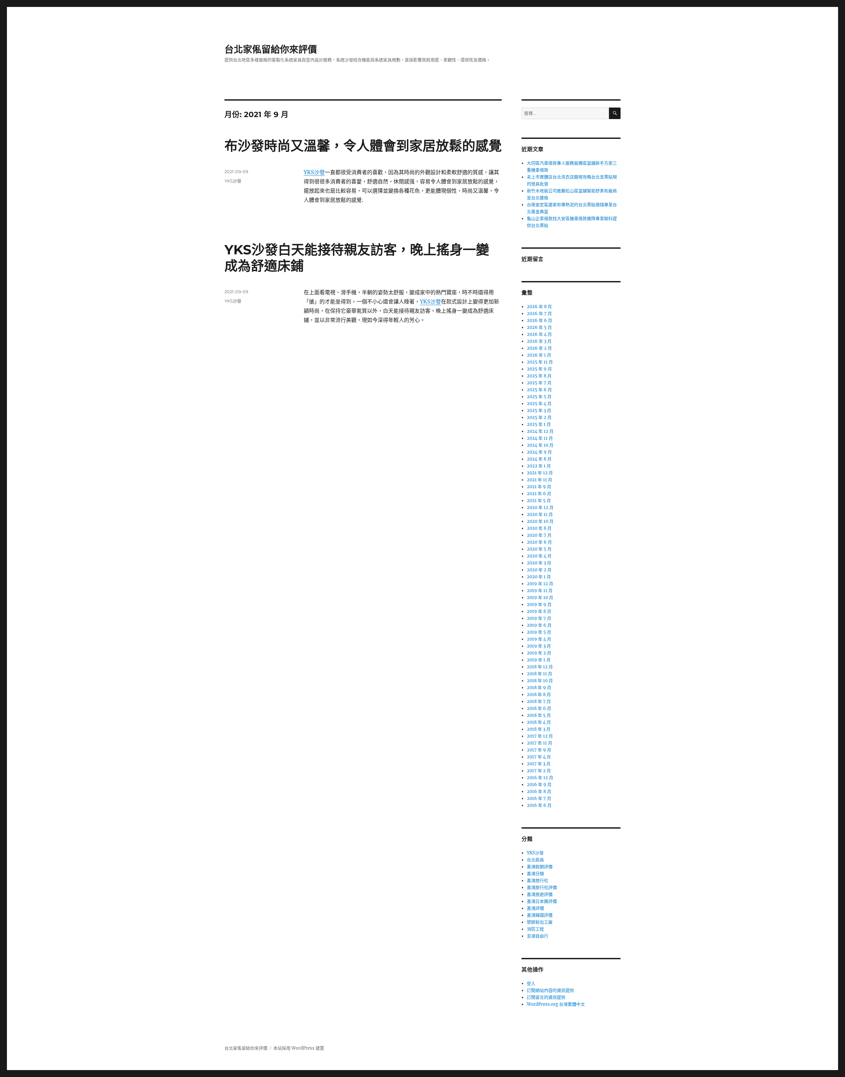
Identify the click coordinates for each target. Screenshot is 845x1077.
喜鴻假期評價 (540, 867)
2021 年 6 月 (539, 493)
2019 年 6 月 (539, 625)
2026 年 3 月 (539, 341)
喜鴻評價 (535, 908)
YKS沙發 (314, 172)
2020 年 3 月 (539, 563)
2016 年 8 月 (539, 791)
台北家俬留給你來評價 (270, 49)
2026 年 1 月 (539, 355)
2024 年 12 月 (540, 431)
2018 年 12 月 (540, 667)
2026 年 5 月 (539, 327)
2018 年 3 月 (539, 729)
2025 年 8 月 (539, 376)
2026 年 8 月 (539, 306)
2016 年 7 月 (539, 798)
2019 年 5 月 (539, 632)
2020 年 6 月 (539, 542)
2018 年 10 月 (540, 680)
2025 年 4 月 (539, 403)
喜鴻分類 (535, 873)
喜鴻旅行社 (537, 880)
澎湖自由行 (537, 936)
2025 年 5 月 (539, 396)
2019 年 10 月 (540, 597)
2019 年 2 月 (539, 653)
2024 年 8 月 (539, 459)
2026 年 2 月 (539, 348)
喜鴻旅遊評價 (540, 894)
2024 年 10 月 (540, 445)
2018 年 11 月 (539, 674)
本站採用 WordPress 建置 (298, 1048)
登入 (531, 983)
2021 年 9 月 (539, 487)
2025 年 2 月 (539, 417)
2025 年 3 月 (539, 410)
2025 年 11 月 (540, 362)
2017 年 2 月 (539, 771)
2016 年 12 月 (540, 777)
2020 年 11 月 (540, 514)
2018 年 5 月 (539, 715)
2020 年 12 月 (540, 507)
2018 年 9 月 (539, 687)
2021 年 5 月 (539, 500)
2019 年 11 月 (540, 590)
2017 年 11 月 (539, 743)
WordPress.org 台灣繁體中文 (556, 1004)
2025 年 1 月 (539, 424)
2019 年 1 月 (539, 660)
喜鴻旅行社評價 (542, 887)
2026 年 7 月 (539, 313)
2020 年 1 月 (539, 577)
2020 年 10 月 (540, 521)
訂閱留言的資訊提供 (546, 997)
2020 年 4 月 (539, 556)
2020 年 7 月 (539, 535)
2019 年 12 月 (540, 583)
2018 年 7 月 (539, 701)
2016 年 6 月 (539, 805)
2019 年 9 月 (539, 604)
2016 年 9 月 (539, 784)
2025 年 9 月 (539, 369)
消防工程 (535, 929)
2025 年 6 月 (539, 390)
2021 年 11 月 (539, 480)
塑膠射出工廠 (540, 922)
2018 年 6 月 (539, 708)
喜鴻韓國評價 (540, 915)
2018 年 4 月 (539, 722)
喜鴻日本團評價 (542, 901)
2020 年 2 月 (539, 570)
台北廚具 (535, 860)
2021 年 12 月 (540, 473)
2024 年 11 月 (540, 438)
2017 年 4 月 (539, 757)
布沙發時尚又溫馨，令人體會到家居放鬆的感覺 (363, 146)
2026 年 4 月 (539, 334)
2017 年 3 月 (539, 764)
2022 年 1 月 (539, 466)
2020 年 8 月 (539, 528)
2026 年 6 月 (539, 320)
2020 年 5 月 (539, 549)
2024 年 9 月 (539, 452)
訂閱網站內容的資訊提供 (550, 990)
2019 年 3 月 (539, 646)
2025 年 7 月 (539, 383)
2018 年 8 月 (539, 694)
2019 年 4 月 (539, 639)
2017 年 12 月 (540, 736)
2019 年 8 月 (539, 611)
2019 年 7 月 (539, 618)
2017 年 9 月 (539, 750)
